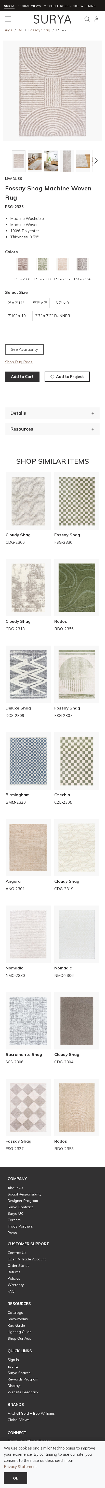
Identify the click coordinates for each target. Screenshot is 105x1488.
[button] (8, 160)
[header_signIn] (97, 19)
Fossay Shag (39, 30)
